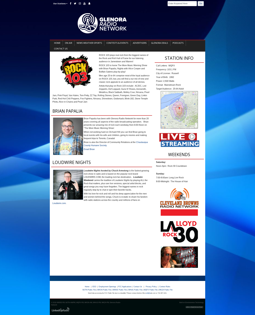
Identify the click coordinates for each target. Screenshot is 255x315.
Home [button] (57, 42)
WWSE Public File (120, 290)
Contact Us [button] (61, 48)
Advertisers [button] (140, 42)
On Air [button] (68, 42)
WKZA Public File (166, 290)
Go (200, 3)
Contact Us (137, 287)
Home (87, 287)
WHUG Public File (135, 290)
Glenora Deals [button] (159, 42)
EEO (94, 287)
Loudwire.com (59, 203)
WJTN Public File (89, 290)
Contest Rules (164, 287)
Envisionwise (190, 302)
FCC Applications (124, 287)
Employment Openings (107, 287)
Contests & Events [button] (117, 42)
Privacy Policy (151, 287)
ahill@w (148, 293)
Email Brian (89, 149)
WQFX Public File (151, 290)
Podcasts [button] (178, 42)
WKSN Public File (104, 290)
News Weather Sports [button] (89, 42)
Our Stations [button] (59, 3)
